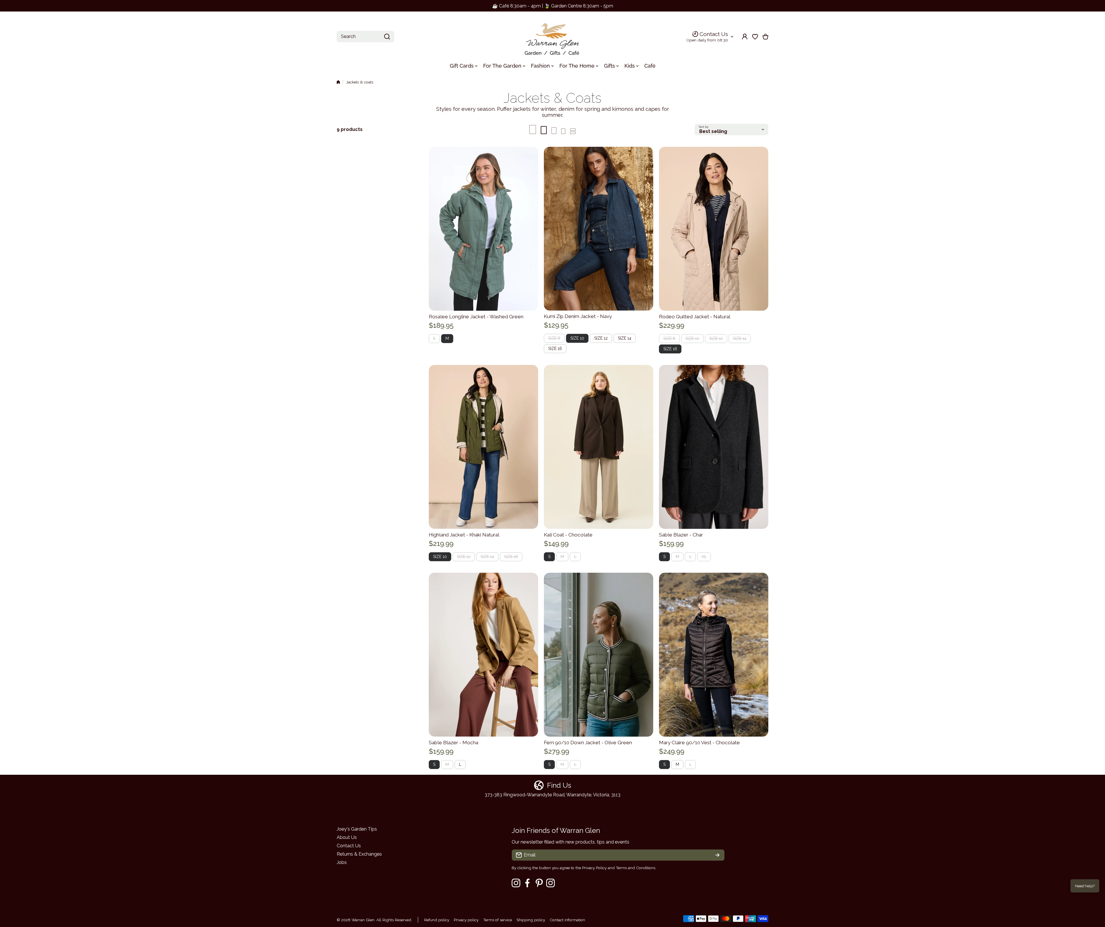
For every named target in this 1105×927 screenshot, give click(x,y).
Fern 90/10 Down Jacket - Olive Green (588, 742)
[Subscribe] (717, 855)
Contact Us (714, 34)
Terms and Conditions (635, 867)
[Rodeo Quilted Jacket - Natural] (713, 229)
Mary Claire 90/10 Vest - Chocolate (699, 742)
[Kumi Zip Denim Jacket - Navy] (598, 229)
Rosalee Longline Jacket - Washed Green (476, 316)
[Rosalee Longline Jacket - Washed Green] (483, 229)
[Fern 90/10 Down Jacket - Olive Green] (598, 655)
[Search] (387, 36)
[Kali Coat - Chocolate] (598, 447)
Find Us (559, 785)
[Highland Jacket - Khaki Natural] (483, 447)
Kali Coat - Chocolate (568, 535)
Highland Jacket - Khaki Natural (464, 535)
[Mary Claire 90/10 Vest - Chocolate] (713, 655)
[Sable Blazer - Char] (713, 447)
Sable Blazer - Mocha (453, 742)
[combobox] (365, 36)
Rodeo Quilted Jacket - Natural (694, 316)
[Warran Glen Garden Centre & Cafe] (552, 36)
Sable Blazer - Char (681, 535)
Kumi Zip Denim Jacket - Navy (578, 316)
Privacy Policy (594, 867)
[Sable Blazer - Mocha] (483, 655)
